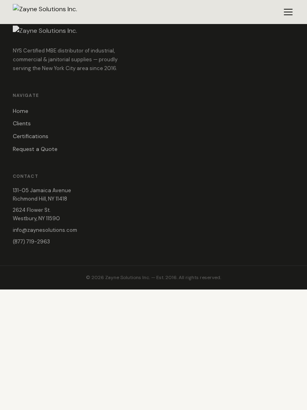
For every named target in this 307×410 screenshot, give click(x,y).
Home (20, 111)
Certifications (30, 136)
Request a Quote (35, 149)
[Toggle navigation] (288, 12)
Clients (22, 123)
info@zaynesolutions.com (45, 230)
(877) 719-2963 (31, 241)
